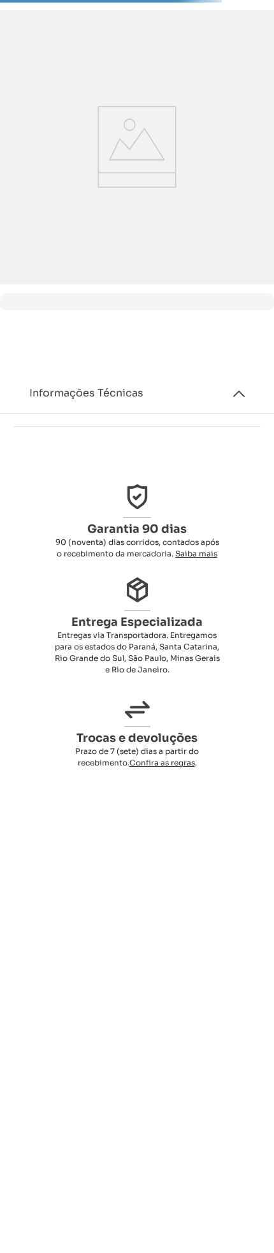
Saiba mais (196, 553)
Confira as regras (162, 762)
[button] (137, 393)
